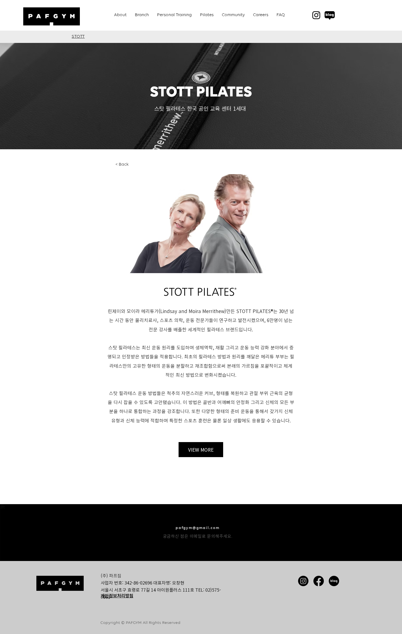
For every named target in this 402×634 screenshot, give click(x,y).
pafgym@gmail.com (197, 528)
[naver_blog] (329, 15)
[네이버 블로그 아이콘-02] (334, 581)
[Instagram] (316, 15)
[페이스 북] (318, 581)
